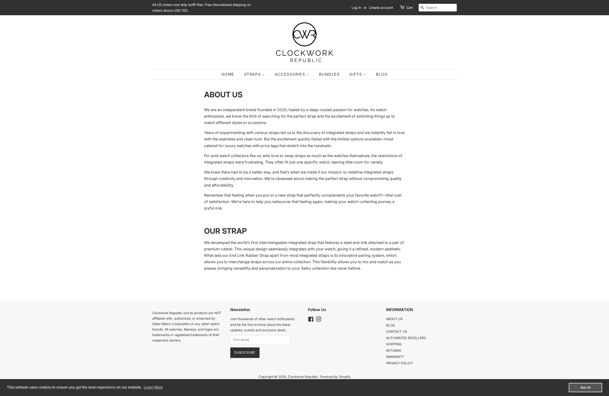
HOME (227, 74)
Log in (356, 7)
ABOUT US (394, 319)
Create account (381, 7)
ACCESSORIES (290, 74)
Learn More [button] (153, 387)
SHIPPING (394, 344)
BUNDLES (329, 74)
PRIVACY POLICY (399, 363)
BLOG (382, 74)
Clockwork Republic (303, 377)
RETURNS (393, 350)
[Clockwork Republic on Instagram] (318, 320)
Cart (409, 7)
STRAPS (253, 74)
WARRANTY (395, 357)
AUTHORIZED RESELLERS (406, 338)
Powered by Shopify (335, 377)
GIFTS (356, 74)
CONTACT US (396, 331)
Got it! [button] (585, 387)
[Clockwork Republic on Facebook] (311, 320)
